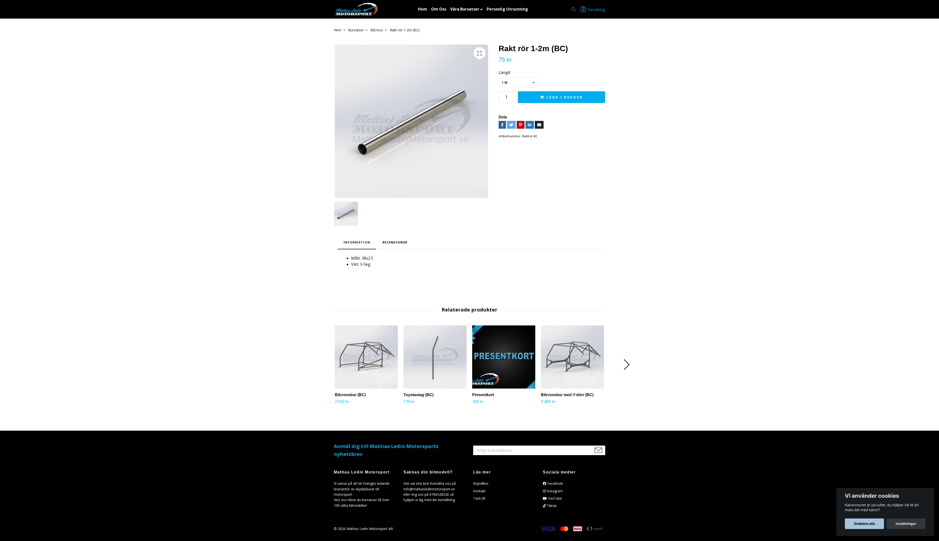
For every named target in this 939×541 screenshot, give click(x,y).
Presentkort (483, 395)
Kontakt (479, 491)
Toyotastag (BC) (418, 395)
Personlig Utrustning (507, 9)
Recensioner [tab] (394, 242)
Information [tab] (357, 242)
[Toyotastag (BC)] (435, 357)
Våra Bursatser (464, 9)
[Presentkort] (503, 357)
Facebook (554, 483)
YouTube (554, 498)
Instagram (554, 491)
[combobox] (519, 83)
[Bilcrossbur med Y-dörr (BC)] (572, 357)
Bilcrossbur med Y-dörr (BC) (567, 395)
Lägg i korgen (565, 97)
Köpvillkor (481, 483)
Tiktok (551, 505)
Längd (504, 72)
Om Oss (438, 9)
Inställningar (906, 524)
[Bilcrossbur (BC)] (366, 357)
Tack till (479, 498)
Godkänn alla (864, 524)
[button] (626, 364)
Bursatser (356, 30)
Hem (422, 9)
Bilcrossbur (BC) (350, 395)
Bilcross (376, 30)
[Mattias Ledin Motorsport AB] (356, 9)
